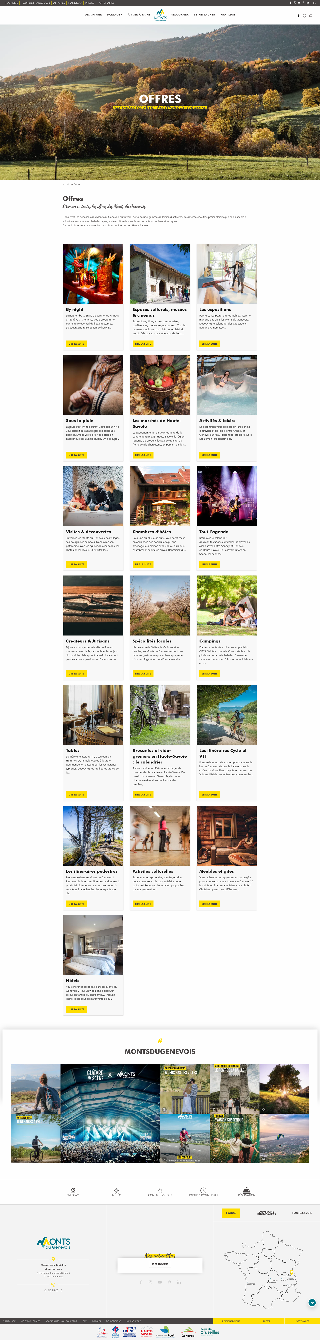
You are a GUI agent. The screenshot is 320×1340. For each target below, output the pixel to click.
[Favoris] (305, 16)
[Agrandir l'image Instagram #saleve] (284, 1138)
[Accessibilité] (299, 16)
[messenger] (312, 1306)
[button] (310, 16)
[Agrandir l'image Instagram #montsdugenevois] (35, 1089)
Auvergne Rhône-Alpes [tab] (266, 1213)
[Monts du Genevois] (160, 15)
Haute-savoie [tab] (302, 1213)
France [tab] (231, 1213)
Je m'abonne (160, 1264)
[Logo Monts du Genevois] (53, 1243)
